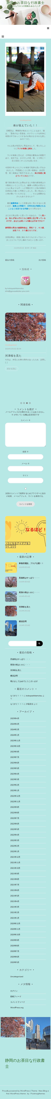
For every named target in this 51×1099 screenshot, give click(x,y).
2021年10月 (15, 868)
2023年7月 (14, 757)
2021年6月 (14, 890)
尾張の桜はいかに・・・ (29, 592)
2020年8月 (14, 945)
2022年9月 (14, 807)
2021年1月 (14, 918)
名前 (25, 451)
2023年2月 (14, 785)
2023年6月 (14, 763)
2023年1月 (14, 790)
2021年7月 (14, 884)
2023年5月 (14, 768)
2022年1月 (14, 851)
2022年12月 (15, 796)
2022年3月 (14, 840)
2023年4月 (14, 774)
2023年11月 (15, 740)
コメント (25, 420)
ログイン (14, 991)
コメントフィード (17, 1002)
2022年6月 (14, 824)
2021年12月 (15, 857)
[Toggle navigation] (3, 37)
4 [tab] (30, 403)
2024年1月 (14, 735)
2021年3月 (14, 907)
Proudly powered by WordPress (16, 1091)
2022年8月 (14, 812)
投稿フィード (15, 996)
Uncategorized (25, 120)
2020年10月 (15, 934)
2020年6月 (14, 957)
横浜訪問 (23, 621)
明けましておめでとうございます (24, 681)
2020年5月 (14, 962)
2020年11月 (15, 929)
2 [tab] (24, 403)
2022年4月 (14, 835)
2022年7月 (14, 818)
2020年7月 (14, 951)
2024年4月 (14, 724)
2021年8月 (14, 879)
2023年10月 (15, 746)
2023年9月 (14, 751)
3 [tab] (27, 403)
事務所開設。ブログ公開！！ (31, 563)
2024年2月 (14, 729)
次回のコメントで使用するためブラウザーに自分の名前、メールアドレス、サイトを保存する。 (25, 494)
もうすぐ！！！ (16, 695)
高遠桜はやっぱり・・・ (29, 578)
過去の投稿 (9, 260)
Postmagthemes (38, 1093)
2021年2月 (14, 912)
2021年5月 (14, 896)
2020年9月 (14, 940)
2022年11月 (15, 801)
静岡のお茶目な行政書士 (25, 3)
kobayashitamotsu (16, 288)
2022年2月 (14, 846)
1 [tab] (21, 403)
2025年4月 (14, 718)
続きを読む (11, 368)
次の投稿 (42, 260)
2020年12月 (15, 923)
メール (25, 463)
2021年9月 (14, 873)
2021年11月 (15, 862)
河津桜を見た (13, 356)
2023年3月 (14, 779)
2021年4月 (14, 901)
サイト (25, 475)
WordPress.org (16, 1007)
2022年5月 (14, 829)
